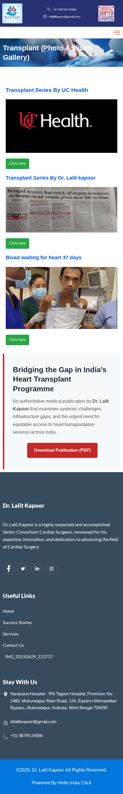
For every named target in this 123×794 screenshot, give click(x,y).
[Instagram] (51, 569)
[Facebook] (8, 569)
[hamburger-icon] (116, 32)
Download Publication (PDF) (62, 450)
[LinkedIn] (37, 569)
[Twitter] (23, 569)
